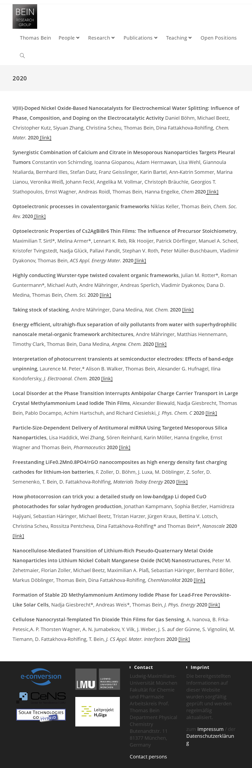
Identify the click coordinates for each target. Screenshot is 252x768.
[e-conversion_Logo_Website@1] (40, 676)
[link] (45, 137)
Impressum (210, 729)
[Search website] (22, 56)
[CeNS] (40, 697)
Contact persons (148, 756)
